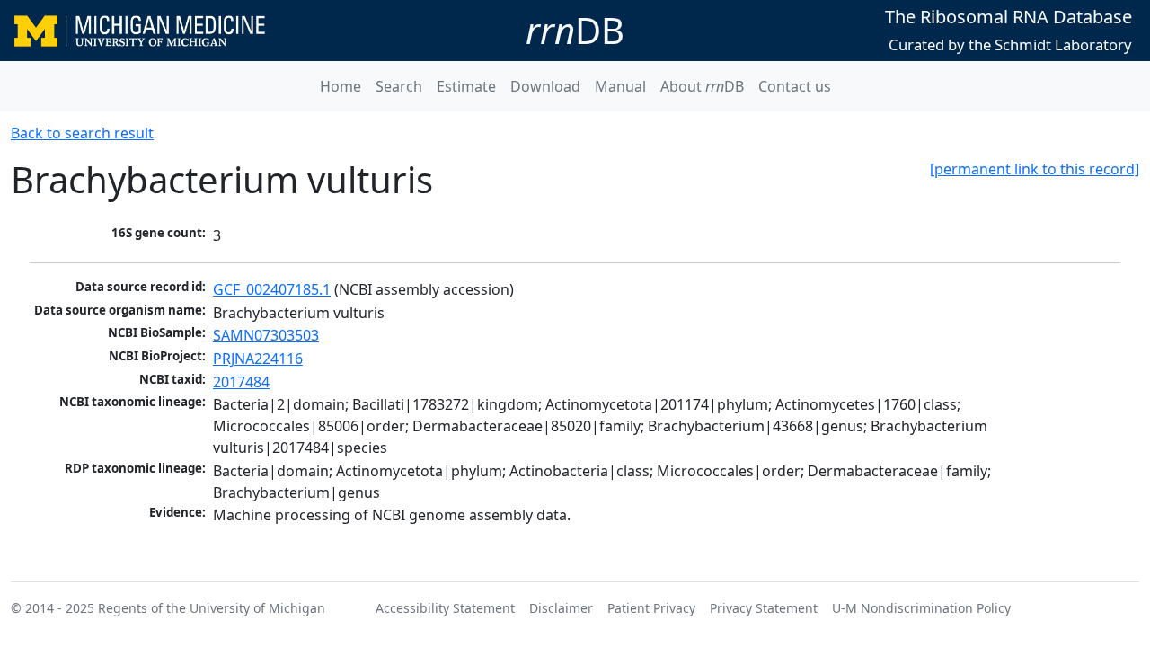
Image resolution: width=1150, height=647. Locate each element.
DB (575, 30)
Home (340, 86)
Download (545, 86)
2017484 (241, 382)
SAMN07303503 (266, 335)
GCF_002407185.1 (272, 289)
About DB (702, 86)
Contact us (794, 86)
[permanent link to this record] (1034, 169)
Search (399, 86)
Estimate (466, 86)
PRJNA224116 (258, 358)
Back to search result (82, 133)
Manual (620, 86)
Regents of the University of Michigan (211, 607)
